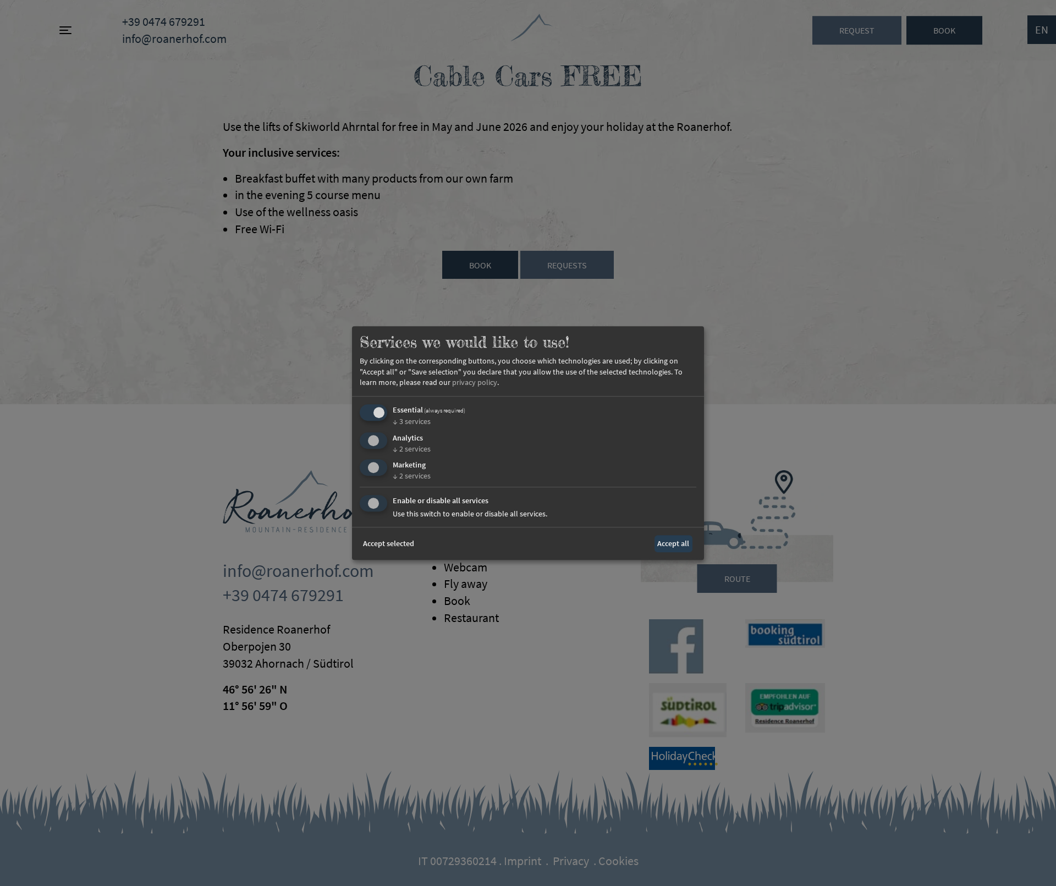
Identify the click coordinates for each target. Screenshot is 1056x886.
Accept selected (388, 543)
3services (412, 421)
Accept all (673, 543)
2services (412, 449)
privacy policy (474, 383)
